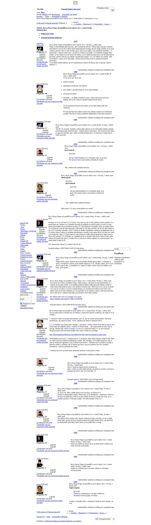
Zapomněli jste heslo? (69, 14)
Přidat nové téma (47, 34)
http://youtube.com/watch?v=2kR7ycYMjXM (66, 299)
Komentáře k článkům (59, 16)
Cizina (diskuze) (26, 243)
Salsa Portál (24, 223)
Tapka (39, 459)
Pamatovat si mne (29, 304)
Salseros (23, 265)
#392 (75, 457)
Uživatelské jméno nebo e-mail (26, 294)
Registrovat (56, 14)
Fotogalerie (24, 269)
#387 (75, 309)
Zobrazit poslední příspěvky (51, 38)
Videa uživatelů (25, 271)
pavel (38, 183)
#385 (75, 252)
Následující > (99, 24)
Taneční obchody (26, 261)
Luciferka (40, 43)
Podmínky (24, 287)
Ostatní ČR (24, 241)
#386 (75, 277)
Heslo (22, 299)
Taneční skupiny (26, 255)
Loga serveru (25, 289)
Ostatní (22, 235)
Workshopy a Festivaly (28, 231)
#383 (75, 173)
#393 (75, 482)
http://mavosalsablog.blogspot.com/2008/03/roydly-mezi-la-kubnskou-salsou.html (78, 335)
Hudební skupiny (26, 257)
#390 (75, 408)
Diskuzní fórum (25, 267)
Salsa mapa (24, 245)
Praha (22, 239)
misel (38, 148)
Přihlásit (45, 14)
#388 (75, 356)
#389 (75, 383)
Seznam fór (41, 517)
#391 (75, 433)
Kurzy (22, 229)
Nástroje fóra (42, 30)
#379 (75, 41)
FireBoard (48, 521)
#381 (75, 120)
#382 (75, 144)
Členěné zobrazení (73, 9)
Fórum (64, 9)
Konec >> (107, 24)
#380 (75, 72)
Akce (22, 227)
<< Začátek (77, 24)
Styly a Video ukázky (27, 277)
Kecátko (39, 16)
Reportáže (24, 233)
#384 (75, 214)
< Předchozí (86, 24)
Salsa (22, 273)
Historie (23, 275)
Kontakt (23, 291)
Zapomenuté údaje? (27, 308)
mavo (38, 84)
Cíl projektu (24, 283)
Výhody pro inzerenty (28, 285)
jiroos (38, 219)
